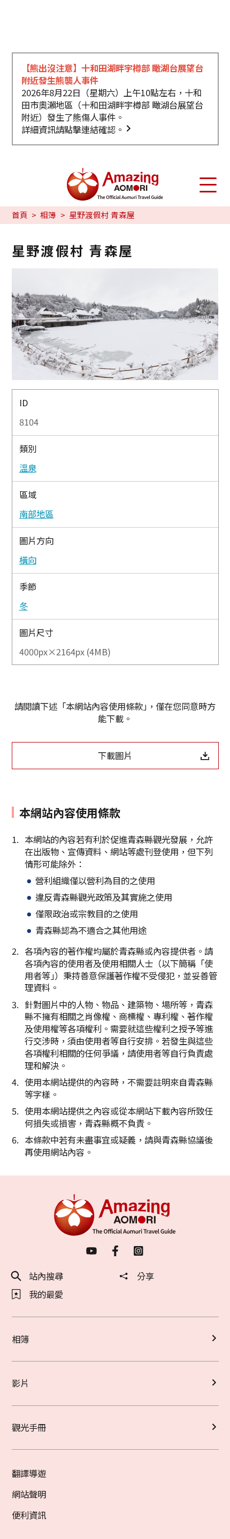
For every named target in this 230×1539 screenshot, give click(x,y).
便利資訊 (29, 1515)
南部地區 (36, 514)
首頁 (20, 215)
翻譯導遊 (29, 1473)
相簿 (48, 215)
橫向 (27, 560)
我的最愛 (46, 1294)
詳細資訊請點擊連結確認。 (72, 129)
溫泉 (27, 468)
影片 (20, 1382)
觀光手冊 (29, 1427)
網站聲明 (29, 1494)
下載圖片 (115, 755)
